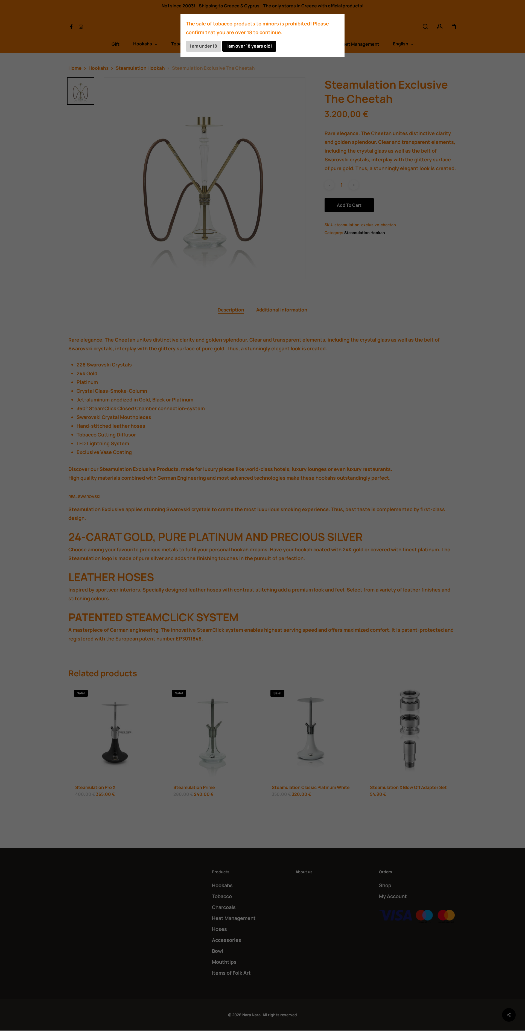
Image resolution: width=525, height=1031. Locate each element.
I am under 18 (203, 46)
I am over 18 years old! (249, 46)
